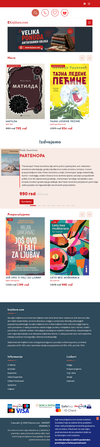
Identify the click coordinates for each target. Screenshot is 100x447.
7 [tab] (58, 205)
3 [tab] (39, 205)
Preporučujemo (19, 214)
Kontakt (11, 369)
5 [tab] (49, 205)
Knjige (69, 365)
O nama (11, 365)
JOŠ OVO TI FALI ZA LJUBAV (23, 278)
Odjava (11, 389)
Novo (11, 58)
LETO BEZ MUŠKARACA (64, 278)
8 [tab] (63, 205)
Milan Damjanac (13, 280)
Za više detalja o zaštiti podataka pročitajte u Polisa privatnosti (72, 441)
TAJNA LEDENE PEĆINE (65, 121)
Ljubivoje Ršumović (58, 124)
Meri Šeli (9, 124)
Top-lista (71, 373)
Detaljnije (26, 202)
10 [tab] (73, 205)
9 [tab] (68, 205)
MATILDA (11, 121)
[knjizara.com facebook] (85, 3)
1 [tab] (27, 205)
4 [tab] (44, 205)
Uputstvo (12, 385)
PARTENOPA (32, 156)
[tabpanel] (50, 39)
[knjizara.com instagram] (89, 3)
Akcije (69, 377)
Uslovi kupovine (15, 377)
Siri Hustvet (54, 280)
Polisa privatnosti (16, 381)
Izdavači (70, 381)
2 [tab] (33, 205)
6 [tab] (53, 205)
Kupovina (12, 373)
